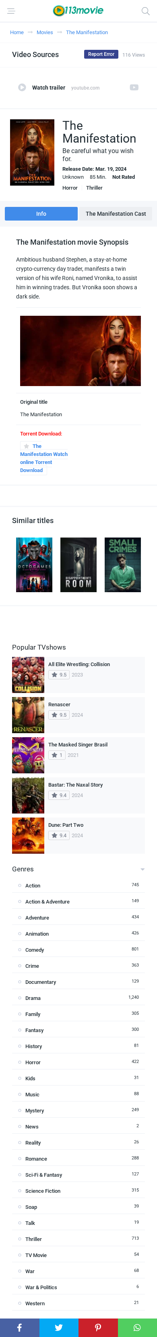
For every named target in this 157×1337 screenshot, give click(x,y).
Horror (70, 187)
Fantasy (34, 1030)
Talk (30, 1223)
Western (35, 1303)
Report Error (101, 54)
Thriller (94, 187)
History (33, 1046)
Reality (33, 1143)
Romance (36, 1159)
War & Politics (41, 1287)
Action (32, 886)
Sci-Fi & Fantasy (43, 1175)
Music (32, 1095)
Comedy (34, 950)
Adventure (37, 918)
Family (32, 1014)
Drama (33, 998)
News (32, 1127)
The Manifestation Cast (116, 214)
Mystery (34, 1111)
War (30, 1271)
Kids (30, 1078)
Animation (37, 934)
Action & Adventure (47, 902)
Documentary (40, 982)
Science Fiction (42, 1191)
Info (41, 214)
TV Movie (36, 1255)
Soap (31, 1207)
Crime (32, 966)
